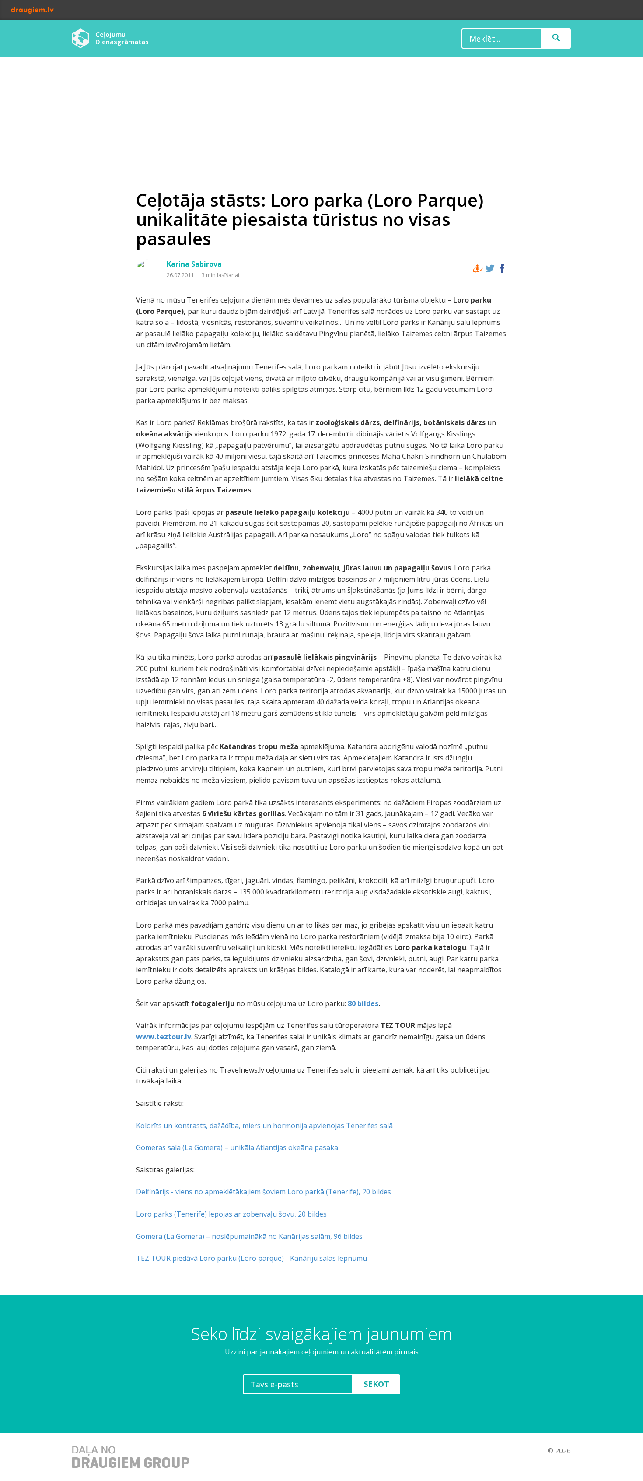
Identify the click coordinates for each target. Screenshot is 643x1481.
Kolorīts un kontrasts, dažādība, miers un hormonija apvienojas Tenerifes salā (264, 1125)
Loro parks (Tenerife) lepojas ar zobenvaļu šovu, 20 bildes (231, 1214)
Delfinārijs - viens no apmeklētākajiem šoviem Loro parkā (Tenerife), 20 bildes (263, 1191)
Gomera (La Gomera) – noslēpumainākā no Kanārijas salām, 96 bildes (249, 1236)
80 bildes (363, 1003)
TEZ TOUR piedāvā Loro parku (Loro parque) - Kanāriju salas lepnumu (251, 1258)
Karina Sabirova (194, 264)
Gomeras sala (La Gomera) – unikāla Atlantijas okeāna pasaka (237, 1147)
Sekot (376, 1384)
